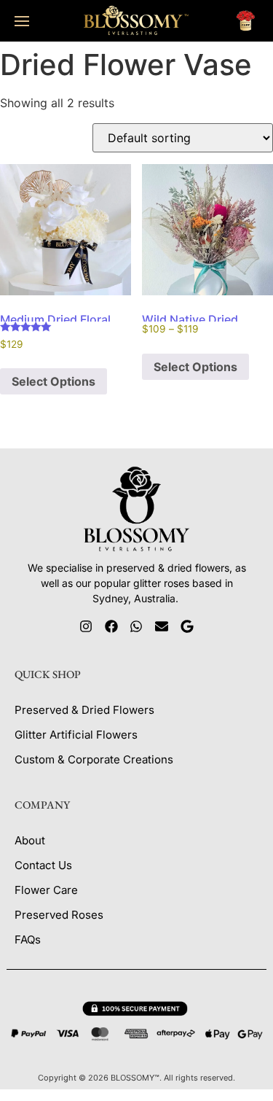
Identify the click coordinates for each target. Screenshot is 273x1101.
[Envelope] (162, 626)
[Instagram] (86, 626)
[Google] (187, 626)
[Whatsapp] (136, 626)
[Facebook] (111, 626)
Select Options (53, 381)
